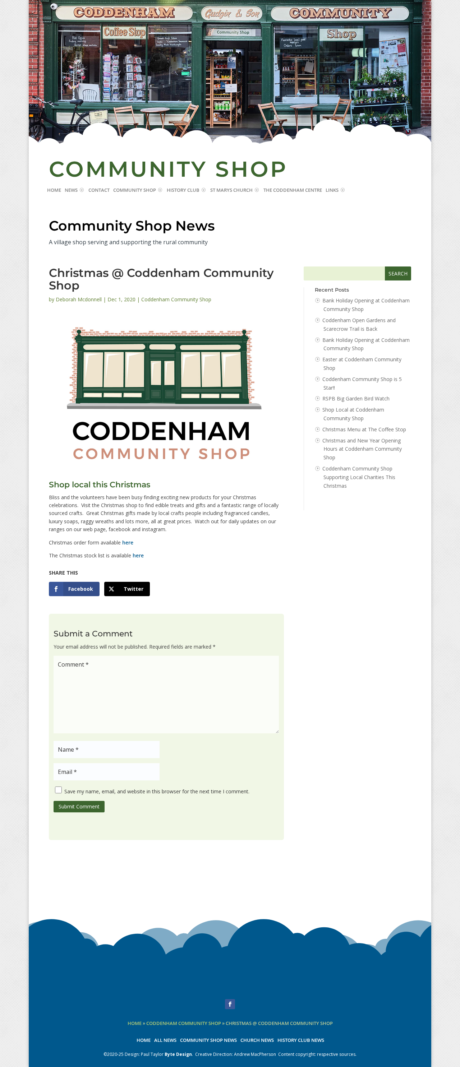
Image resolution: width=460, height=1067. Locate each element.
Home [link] (54, 190)
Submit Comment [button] (79, 806)
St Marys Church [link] (231, 190)
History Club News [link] (300, 1040)
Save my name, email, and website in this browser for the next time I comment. (156, 791)
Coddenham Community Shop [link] (176, 299)
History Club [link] (183, 190)
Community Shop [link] (134, 190)
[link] (74, 589)
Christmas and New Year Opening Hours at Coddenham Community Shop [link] (362, 449)
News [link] (71, 190)
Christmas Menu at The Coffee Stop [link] (364, 429)
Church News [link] (257, 1040)
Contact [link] (99, 190)
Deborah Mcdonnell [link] (79, 299)
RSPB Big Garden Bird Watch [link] (356, 398)
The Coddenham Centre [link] (292, 190)
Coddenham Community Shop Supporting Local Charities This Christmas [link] (359, 477)
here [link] (127, 542)
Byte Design (178, 1054)
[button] (230, 1004)
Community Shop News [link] (208, 1040)
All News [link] (165, 1040)
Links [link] (332, 190)
